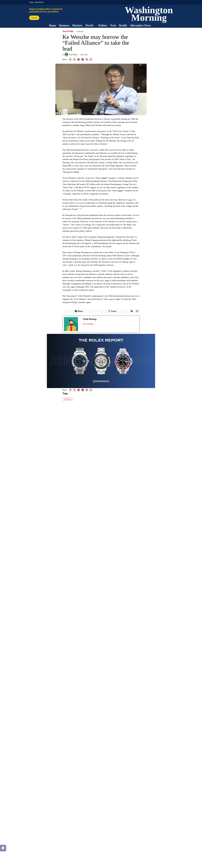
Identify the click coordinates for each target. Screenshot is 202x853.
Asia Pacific (68, 31)
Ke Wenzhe (68, 399)
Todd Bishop (73, 54)
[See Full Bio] (94, 324)
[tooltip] (70, 59)
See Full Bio (88, 324)
